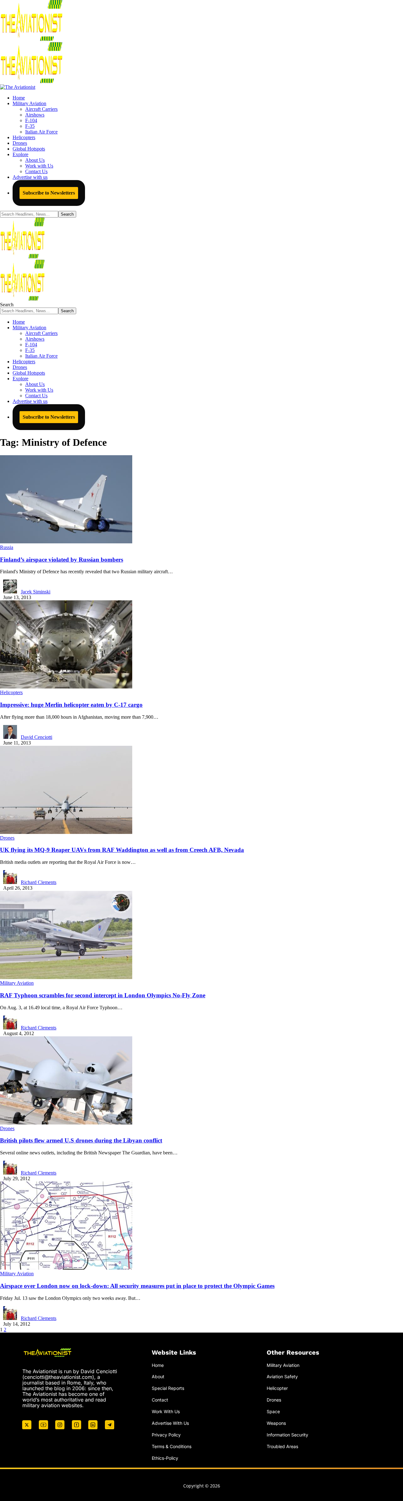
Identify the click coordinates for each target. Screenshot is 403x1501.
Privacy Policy (166, 1434)
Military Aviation (17, 983)
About (158, 1376)
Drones (7, 838)
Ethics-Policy (165, 1458)
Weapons (276, 1423)
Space (273, 1411)
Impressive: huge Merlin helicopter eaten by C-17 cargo (71, 704)
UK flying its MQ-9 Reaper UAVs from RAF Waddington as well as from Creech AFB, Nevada (122, 850)
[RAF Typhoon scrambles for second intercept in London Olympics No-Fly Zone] (66, 977)
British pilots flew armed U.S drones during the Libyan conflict (81, 1140)
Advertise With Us (170, 1423)
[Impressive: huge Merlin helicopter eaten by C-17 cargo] (66, 686)
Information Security (287, 1434)
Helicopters (11, 692)
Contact (160, 1399)
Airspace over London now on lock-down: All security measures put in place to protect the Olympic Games (137, 1286)
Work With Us (166, 1411)
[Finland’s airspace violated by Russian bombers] (66, 541)
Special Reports (168, 1388)
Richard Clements (38, 882)
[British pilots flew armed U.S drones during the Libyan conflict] (66, 1122)
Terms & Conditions (171, 1446)
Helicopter (277, 1388)
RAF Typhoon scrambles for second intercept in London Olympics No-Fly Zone (102, 995)
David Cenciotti (36, 737)
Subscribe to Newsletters (49, 192)
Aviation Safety (282, 1376)
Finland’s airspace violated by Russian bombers (61, 559)
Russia (6, 547)
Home (158, 1365)
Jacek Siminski (35, 591)
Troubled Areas (282, 1446)
